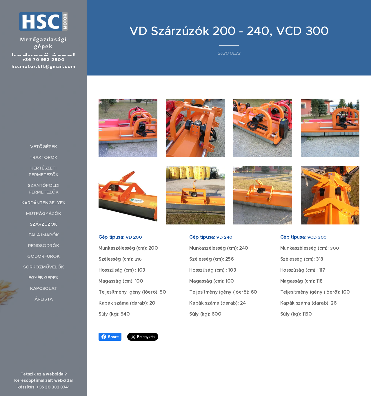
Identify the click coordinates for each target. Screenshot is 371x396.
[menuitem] (43, 146)
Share (113, 336)
